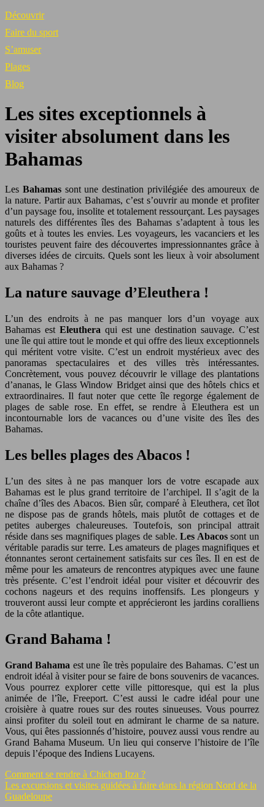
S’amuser (23, 49)
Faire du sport (31, 32)
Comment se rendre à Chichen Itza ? (75, 774)
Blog (14, 83)
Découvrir (24, 15)
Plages (17, 66)
